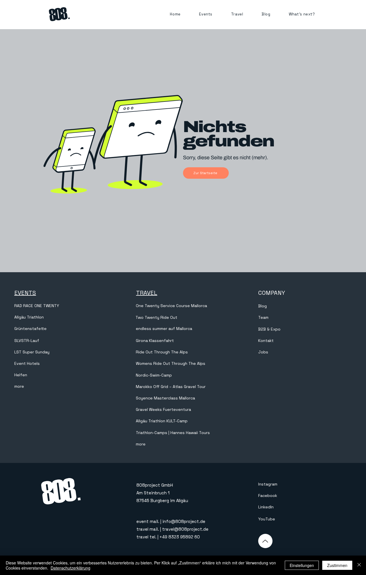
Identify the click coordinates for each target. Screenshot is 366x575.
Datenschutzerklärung (70, 568)
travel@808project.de (185, 529)
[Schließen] (359, 565)
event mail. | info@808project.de (170, 521)
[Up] (265, 541)
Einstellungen (302, 565)
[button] (205, 14)
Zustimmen (337, 565)
